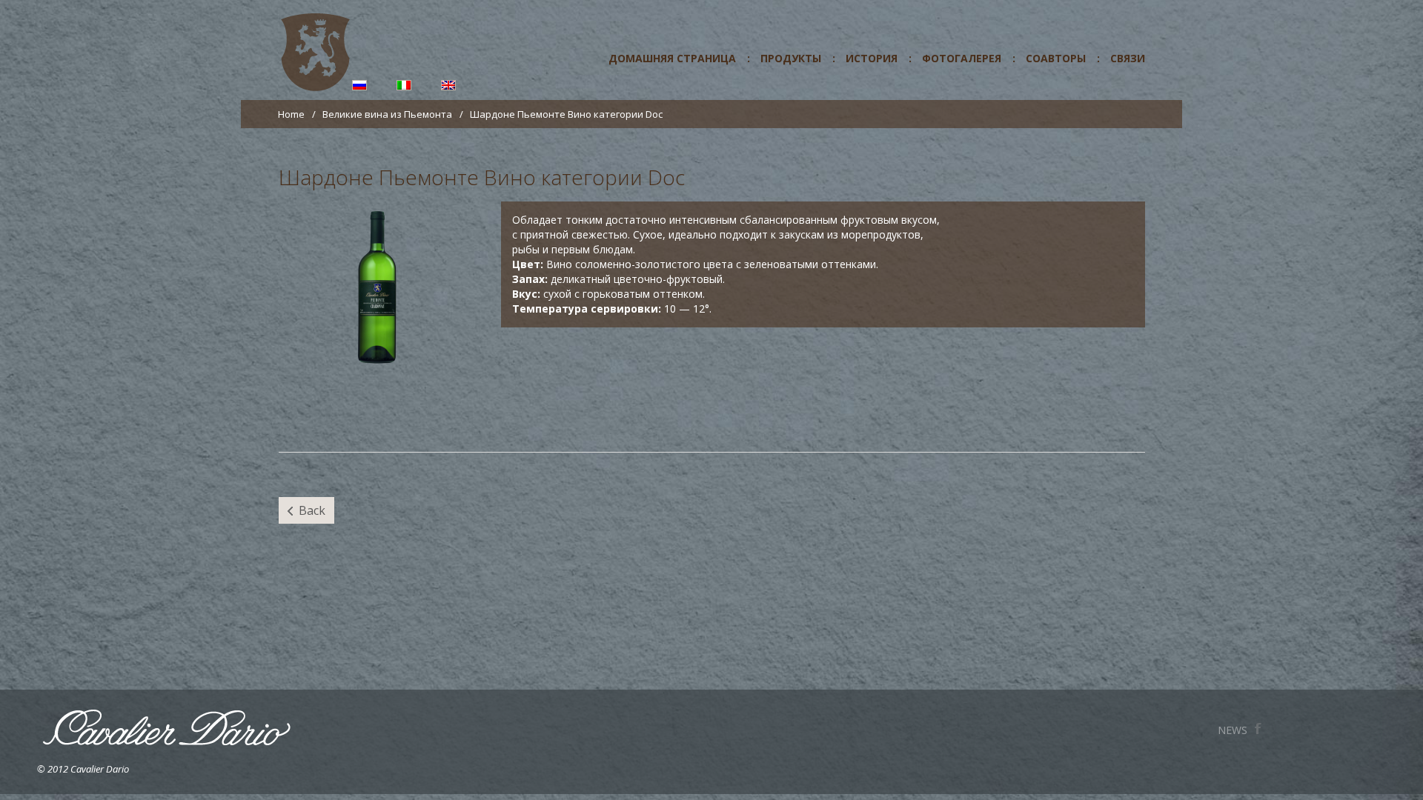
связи (1127, 58)
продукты (790, 58)
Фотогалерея (961, 58)
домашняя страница (672, 58)
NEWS (1224, 729)
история (872, 58)
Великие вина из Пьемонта (387, 114)
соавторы (1056, 58)
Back (312, 510)
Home (291, 114)
